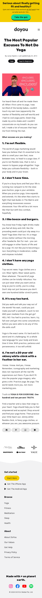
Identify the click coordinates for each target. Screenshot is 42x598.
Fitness (7, 508)
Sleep (6, 518)
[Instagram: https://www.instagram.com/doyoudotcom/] (10, 586)
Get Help (8, 547)
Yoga (11, 61)
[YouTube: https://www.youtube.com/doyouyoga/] (24, 586)
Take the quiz (21, 17)
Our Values (9, 542)
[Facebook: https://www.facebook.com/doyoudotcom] (17, 586)
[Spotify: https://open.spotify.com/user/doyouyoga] (31, 586)
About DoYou (10, 537)
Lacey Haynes (12, 56)
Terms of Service (12, 557)
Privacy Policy (10, 552)
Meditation (9, 513)
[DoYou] (21, 29)
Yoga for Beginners (25, 61)
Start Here (12, 478)
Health (7, 523)
